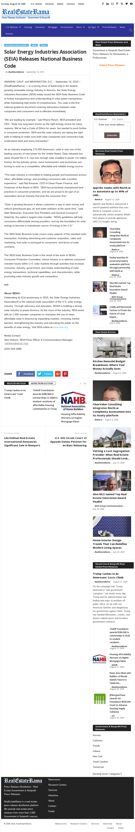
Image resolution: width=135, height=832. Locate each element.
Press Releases (109, 27)
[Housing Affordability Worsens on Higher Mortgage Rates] (74, 399)
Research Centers (57, 785)
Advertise (53, 795)
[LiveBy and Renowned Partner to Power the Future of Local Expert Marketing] (100, 310)
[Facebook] (103, 4)
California (97, 740)
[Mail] (112, 4)
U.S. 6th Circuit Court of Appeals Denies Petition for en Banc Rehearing (68, 441)
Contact (71, 3)
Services (49, 3)
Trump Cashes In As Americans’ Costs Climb (15, 394)
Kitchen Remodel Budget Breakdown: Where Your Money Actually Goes (109, 364)
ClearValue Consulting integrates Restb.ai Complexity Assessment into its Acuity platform (112, 409)
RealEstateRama (16, 72)
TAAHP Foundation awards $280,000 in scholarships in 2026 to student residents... (120, 635)
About (60, 3)
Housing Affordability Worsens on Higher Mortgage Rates (73, 417)
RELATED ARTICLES (16, 383)
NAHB (114, 665)
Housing (28, 27)
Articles (9, 33)
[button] (129, 30)
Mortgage (52, 27)
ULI (113, 715)
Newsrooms (54, 779)
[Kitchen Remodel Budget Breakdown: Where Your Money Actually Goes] (112, 347)
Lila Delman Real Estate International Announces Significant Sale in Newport (22, 441)
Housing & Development (16, 45)
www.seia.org (60, 327)
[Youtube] (131, 4)
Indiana (96, 751)
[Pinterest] (117, 4)
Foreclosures (67, 27)
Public (44, 45)
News (122, 27)
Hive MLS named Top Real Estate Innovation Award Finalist (110, 497)
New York (97, 756)
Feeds (81, 3)
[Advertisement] (93, 13)
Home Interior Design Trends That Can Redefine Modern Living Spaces (110, 543)
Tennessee (98, 767)
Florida (96, 746)
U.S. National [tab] (100, 119)
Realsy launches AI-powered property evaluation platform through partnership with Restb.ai (120, 264)
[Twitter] (126, 4)
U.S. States (36, 3)
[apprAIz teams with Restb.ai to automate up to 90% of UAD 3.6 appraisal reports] (112, 171)
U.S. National (12, 27)
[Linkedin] (107, 4)
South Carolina (100, 761)
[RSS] (122, 4)
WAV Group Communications (118, 298)
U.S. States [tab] (117, 119)
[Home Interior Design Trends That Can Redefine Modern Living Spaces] (112, 526)
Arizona (97, 735)
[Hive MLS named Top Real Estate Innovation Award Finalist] (100, 286)
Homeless (40, 27)
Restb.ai (98, 199)
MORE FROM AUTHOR (42, 383)
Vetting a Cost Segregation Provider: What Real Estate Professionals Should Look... (111, 454)
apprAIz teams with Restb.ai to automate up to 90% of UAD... (111, 191)
